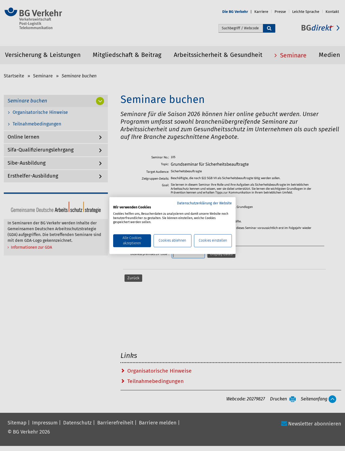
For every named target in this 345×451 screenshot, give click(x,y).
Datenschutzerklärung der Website (204, 203)
